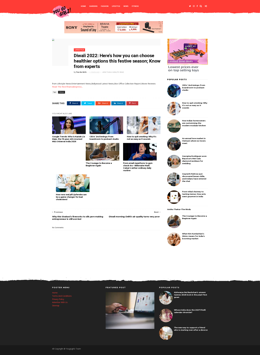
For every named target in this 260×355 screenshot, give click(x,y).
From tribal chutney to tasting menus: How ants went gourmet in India (194, 194)
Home (83, 6)
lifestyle (116, 6)
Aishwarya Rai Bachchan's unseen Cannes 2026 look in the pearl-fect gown (190, 294)
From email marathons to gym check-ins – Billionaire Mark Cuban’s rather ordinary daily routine (137, 167)
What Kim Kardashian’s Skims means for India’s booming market (193, 236)
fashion (104, 6)
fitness (135, 6)
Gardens (93, 6)
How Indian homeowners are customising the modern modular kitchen (194, 123)
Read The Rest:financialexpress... (67, 86)
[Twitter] (190, 6)
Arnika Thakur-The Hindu (179, 209)
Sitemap (55, 305)
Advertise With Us (60, 302)
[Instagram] (194, 6)
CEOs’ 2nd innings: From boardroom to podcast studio (104, 137)
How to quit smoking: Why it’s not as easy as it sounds (141, 137)
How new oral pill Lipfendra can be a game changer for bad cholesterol (71, 197)
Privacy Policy (58, 299)
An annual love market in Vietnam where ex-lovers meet (194, 140)
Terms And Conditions (62, 296)
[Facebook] (197, 6)
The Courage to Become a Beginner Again (99, 164)
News (125, 6)
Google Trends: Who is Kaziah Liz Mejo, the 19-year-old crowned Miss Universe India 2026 (68, 139)
